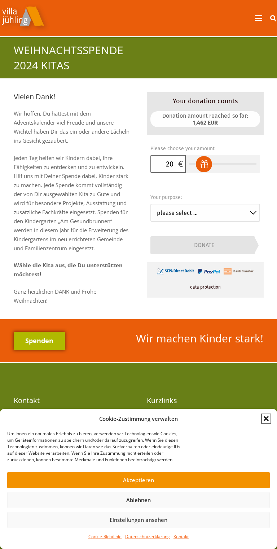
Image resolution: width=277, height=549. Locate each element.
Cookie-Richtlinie (105, 536)
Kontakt (181, 536)
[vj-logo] (25, 18)
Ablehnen (138, 499)
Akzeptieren (138, 480)
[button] (266, 418)
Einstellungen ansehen (138, 519)
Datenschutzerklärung (147, 536)
